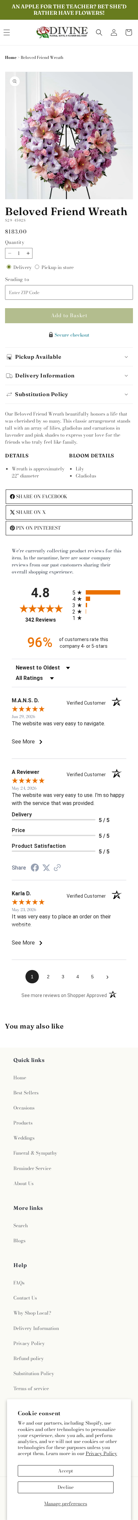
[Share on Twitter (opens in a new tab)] (46, 868)
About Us (23, 1183)
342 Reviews (47, 620)
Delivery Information (36, 1328)
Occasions (23, 1107)
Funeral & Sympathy (35, 1153)
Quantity (14, 242)
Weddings (23, 1138)
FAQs (18, 1282)
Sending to (26, 279)
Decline (66, 1487)
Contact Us (25, 1298)
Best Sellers (26, 1092)
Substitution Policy (33, 1373)
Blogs (19, 1240)
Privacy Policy (101, 1453)
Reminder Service (32, 1168)
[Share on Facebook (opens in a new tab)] (35, 868)
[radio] (99, 592)
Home (10, 57)
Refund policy (28, 1358)
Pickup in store (58, 267)
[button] (99, 32)
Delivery (23, 267)
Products (22, 1123)
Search (20, 1225)
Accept (65, 1470)
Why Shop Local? (32, 1313)
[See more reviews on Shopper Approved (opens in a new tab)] (57, 868)
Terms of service (31, 1388)
